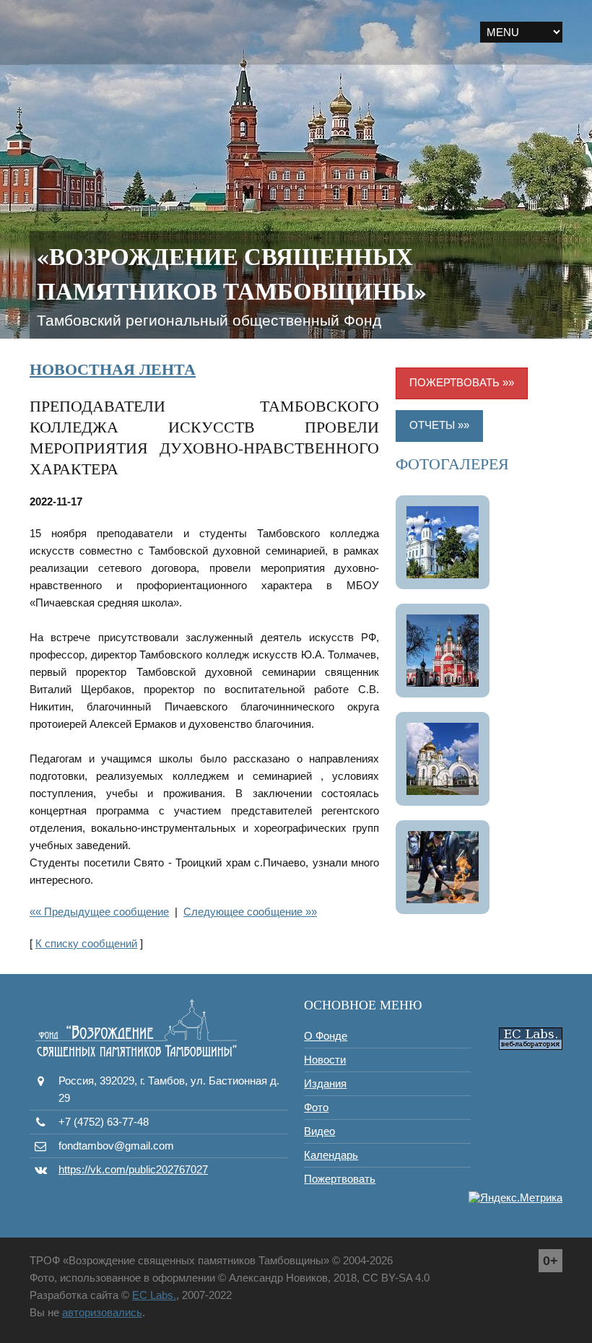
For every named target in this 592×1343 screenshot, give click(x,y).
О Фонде (325, 1036)
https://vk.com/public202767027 (133, 1169)
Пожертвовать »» (461, 382)
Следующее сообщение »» (250, 911)
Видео (319, 1131)
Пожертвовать (339, 1179)
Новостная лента (113, 369)
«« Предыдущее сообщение (99, 911)
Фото (316, 1107)
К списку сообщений (86, 943)
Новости (325, 1059)
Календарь (331, 1155)
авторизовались (102, 1312)
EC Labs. (154, 1295)
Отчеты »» (439, 425)
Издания (325, 1083)
